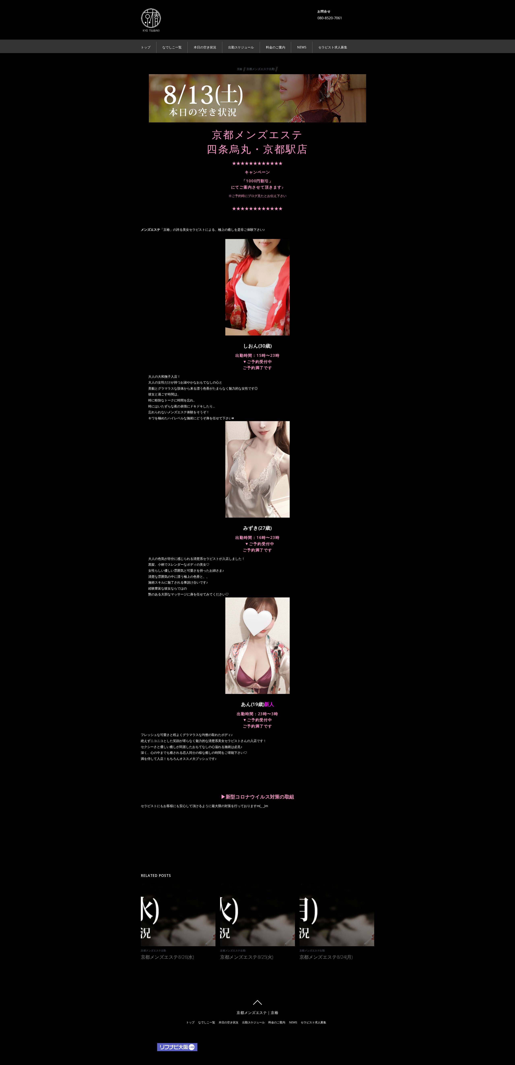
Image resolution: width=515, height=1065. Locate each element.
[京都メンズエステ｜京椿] (151, 29)
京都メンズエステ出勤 (260, 69)
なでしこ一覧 (172, 47)
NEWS (301, 47)
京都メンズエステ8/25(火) (246, 957)
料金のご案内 (275, 47)
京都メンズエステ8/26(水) (167, 957)
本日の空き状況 (205, 47)
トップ (145, 47)
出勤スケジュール (241, 47)
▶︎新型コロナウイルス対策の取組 (257, 796)
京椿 (239, 69)
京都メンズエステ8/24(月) (326, 957)
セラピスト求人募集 (332, 47)
